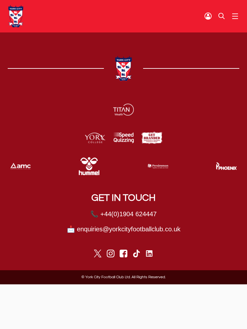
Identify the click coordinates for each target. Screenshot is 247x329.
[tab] (208, 16)
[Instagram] (110, 253)
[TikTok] (136, 253)
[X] (98, 253)
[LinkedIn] (149, 253)
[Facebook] (123, 253)
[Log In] (208, 16)
